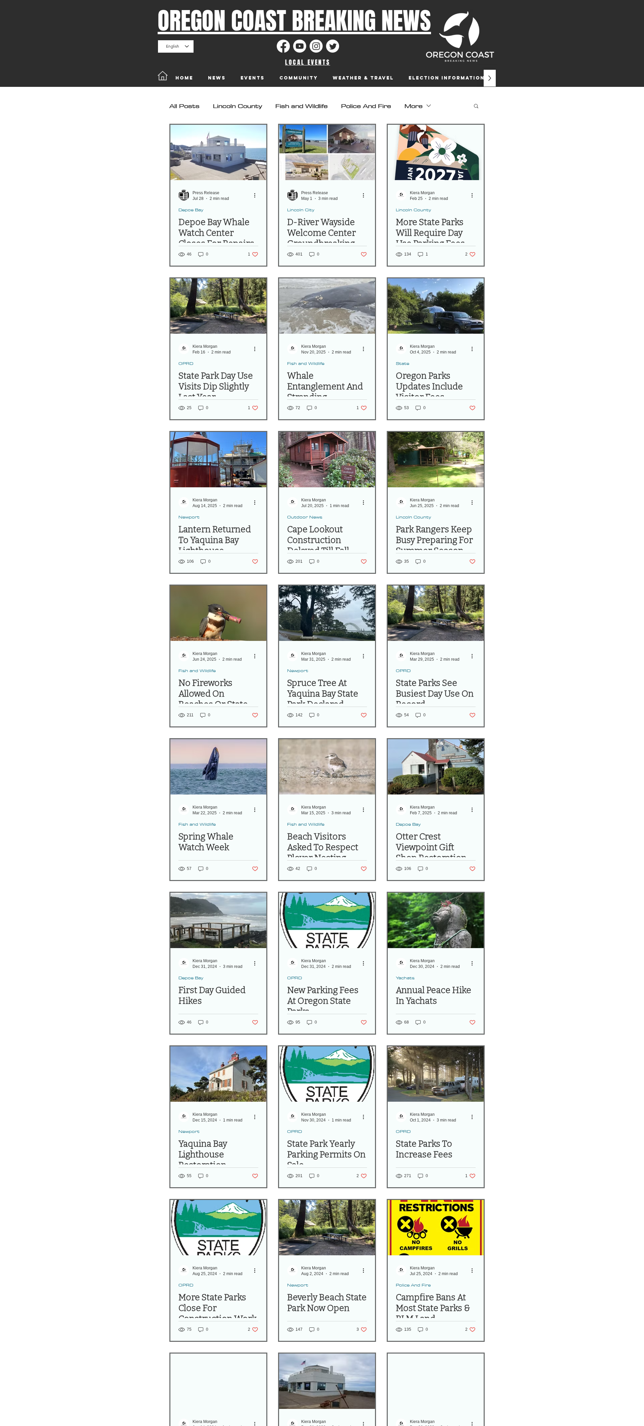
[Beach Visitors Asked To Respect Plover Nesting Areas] (327, 766)
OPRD (185, 363)
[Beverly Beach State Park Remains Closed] (218, 1381)
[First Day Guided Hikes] (218, 920)
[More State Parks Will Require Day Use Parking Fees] (436, 152)
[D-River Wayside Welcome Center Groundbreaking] (327, 152)
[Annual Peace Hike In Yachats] (436, 920)
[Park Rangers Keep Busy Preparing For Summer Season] (436, 459)
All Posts (184, 106)
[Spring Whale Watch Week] (218, 766)
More (414, 106)
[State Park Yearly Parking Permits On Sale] (327, 1074)
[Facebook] (283, 46)
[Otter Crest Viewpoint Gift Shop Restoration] (436, 766)
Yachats (405, 978)
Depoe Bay (190, 210)
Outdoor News (304, 517)
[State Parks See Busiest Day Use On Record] (436, 613)
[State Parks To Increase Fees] (436, 1074)
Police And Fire (366, 106)
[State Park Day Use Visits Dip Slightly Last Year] (218, 306)
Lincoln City (300, 210)
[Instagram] (316, 46)
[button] (476, 106)
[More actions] (257, 195)
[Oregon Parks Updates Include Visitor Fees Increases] (436, 306)
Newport (189, 517)
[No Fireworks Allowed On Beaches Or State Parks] (218, 613)
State (402, 363)
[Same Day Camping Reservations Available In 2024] (436, 1381)
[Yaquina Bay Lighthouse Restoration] (218, 1074)
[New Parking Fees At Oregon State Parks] (327, 920)
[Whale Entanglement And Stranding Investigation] (327, 306)
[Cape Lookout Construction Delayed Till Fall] (327, 459)
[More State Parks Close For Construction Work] (218, 1227)
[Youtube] (299, 46)
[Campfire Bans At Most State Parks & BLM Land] (436, 1227)
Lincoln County (237, 106)
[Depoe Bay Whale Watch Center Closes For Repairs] (218, 152)
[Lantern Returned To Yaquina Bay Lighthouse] (218, 459)
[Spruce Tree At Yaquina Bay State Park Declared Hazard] (327, 613)
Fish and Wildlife (301, 106)
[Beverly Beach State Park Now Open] (327, 1227)
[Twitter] (332, 46)
